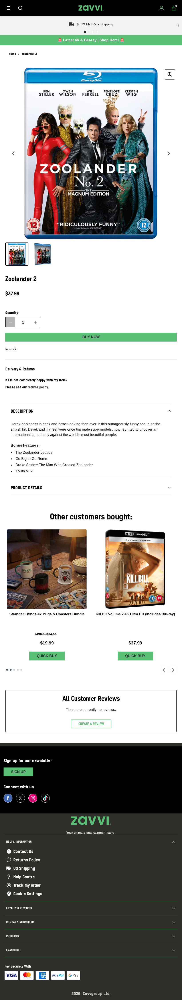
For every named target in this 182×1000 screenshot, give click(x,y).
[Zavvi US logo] (91, 8)
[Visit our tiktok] (45, 798)
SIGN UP (18, 772)
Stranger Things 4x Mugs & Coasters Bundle (47, 614)
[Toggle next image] (168, 153)
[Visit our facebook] (8, 798)
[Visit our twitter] (20, 798)
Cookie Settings (27, 893)
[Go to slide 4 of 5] (18, 670)
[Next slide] (173, 670)
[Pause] (177, 25)
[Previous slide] (163, 670)
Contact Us (23, 851)
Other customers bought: (91, 516)
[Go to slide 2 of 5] (11, 670)
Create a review (91, 724)
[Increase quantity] (36, 322)
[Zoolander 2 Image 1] (16, 254)
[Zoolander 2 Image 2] (42, 254)
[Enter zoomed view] (170, 74)
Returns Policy (26, 860)
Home (12, 54)
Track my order (27, 885)
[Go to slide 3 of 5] (14, 670)
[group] (91, 153)
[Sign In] (161, 8)
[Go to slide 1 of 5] (7, 670)
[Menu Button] (8, 8)
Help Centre (24, 876)
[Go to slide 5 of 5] (21, 670)
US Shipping (24, 868)
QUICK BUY (47, 656)
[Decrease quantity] (10, 322)
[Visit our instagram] (32, 798)
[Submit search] (20, 8)
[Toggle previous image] (13, 153)
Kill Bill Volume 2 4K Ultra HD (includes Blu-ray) (135, 614)
